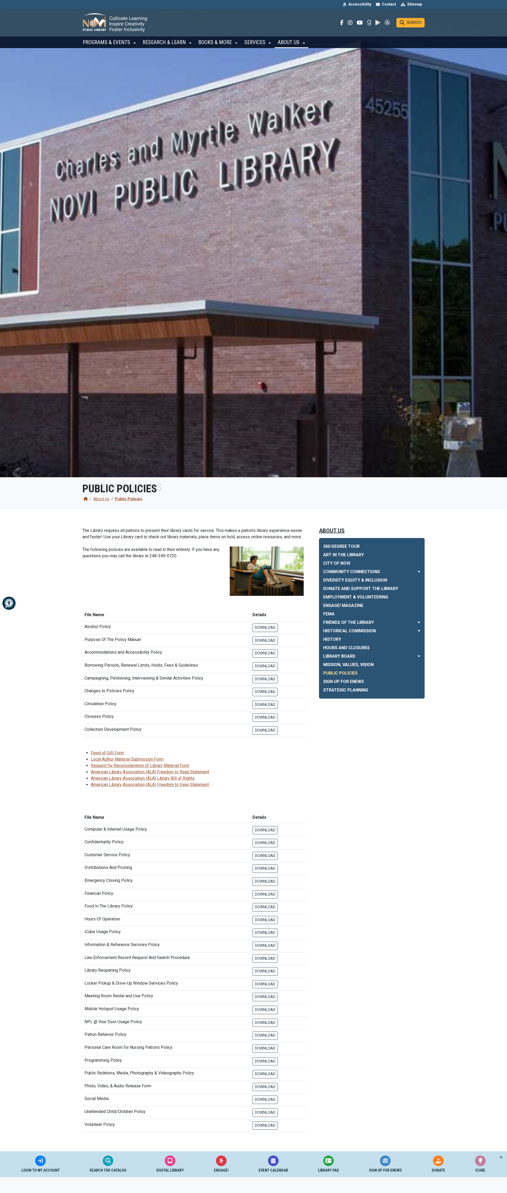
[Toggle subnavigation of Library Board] (418, 656)
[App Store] (387, 22)
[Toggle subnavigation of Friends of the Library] (418, 622)
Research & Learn (165, 42)
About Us (289, 42)
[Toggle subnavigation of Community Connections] (418, 572)
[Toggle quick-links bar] (501, 1157)
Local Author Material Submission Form (127, 759)
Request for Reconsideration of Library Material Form (140, 765)
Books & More (215, 42)
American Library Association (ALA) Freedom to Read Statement (150, 771)
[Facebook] (342, 22)
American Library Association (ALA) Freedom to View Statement (150, 784)
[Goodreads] (369, 22)
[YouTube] (360, 22)
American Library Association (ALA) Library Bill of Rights (143, 778)
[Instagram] (350, 22)
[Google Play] (378, 22)
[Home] (85, 499)
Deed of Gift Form (107, 752)
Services (255, 42)
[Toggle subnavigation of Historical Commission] (418, 631)
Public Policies (128, 499)
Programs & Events (107, 42)
